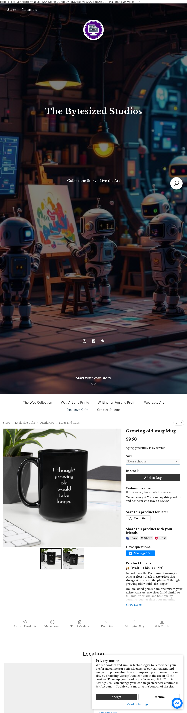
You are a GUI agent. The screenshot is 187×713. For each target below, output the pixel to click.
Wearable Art (154, 403)
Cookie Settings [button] (137, 704)
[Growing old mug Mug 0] (50, 558)
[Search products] (176, 183)
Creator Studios (109, 410)
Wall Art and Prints (75, 403)
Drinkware (47, 422)
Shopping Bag (134, 626)
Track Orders (79, 626)
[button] (138, 518)
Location (29, 9)
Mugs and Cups (69, 422)
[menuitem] (176, 422)
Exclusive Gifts (77, 410)
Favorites (107, 626)
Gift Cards (162, 626)
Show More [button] (134, 604)
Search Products (25, 626)
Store (11, 9)
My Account (52, 626)
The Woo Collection (37, 403)
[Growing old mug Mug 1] (73, 558)
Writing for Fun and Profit (116, 403)
